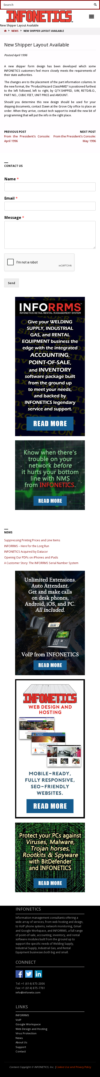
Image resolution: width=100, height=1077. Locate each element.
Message (14, 217)
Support (21, 1047)
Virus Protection (26, 1033)
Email (11, 198)
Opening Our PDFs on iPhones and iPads (31, 557)
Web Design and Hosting (31, 1029)
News (19, 1038)
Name (11, 179)
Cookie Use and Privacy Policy (73, 1067)
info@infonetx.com (28, 992)
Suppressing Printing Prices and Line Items (32, 540)
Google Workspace (28, 1024)
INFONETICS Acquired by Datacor (26, 551)
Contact (21, 1051)
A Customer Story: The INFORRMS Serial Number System (41, 563)
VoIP (18, 1020)
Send (11, 283)
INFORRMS (22, 1015)
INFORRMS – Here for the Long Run (26, 546)
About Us (21, 1042)
